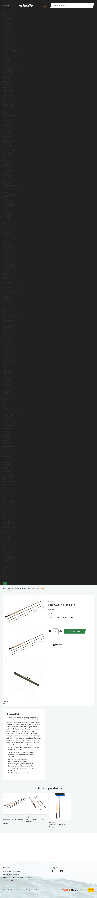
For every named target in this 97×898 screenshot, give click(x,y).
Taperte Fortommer (9, 296)
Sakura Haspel (7, 155)
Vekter (5, 518)
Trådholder (6, 352)
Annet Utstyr (7, 495)
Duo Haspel (6, 143)
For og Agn (6, 34)
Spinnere (5, 225)
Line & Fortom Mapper (10, 282)
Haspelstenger (7, 129)
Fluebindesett (7, 381)
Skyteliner (6, 280)
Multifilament (7, 212)
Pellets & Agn (7, 46)
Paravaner (6, 531)
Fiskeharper (6, 118)
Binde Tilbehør (7, 345)
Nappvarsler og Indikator (10, 66)
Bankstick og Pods (8, 73)
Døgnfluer (6, 311)
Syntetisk (6, 375)
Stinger (5, 487)
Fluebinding (6, 340)
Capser (5, 401)
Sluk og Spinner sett (9, 237)
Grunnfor (6, 37)
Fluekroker (6, 354)
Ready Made (6, 57)
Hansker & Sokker (8, 415)
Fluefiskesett (7, 262)
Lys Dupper (6, 471)
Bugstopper (7, 399)
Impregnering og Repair (10, 422)
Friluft (5, 541)
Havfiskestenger (8, 91)
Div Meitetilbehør (8, 68)
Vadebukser (6, 390)
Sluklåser (5, 449)
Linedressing (7, 287)
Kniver (5, 534)
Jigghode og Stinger (9, 481)
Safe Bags (6, 561)
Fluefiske (5, 256)
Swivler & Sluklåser (8, 446)
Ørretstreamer (8, 321)
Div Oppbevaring (8, 579)
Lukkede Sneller (8, 201)
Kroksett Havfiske (8, 104)
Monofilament (7, 214)
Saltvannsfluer (7, 323)
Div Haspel (6, 157)
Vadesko (5, 392)
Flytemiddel (6, 289)
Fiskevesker (6, 570)
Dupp (4, 459)
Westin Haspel (7, 136)
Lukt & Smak (7, 48)
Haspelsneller (7, 192)
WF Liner (5, 273)
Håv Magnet (7, 513)
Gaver (5, 545)
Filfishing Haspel (8, 139)
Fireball (5, 100)
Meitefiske (6, 15)
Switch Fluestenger (9, 269)
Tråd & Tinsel (7, 377)
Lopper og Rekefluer (9, 325)
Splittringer (6, 456)
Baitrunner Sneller (8, 203)
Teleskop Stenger (8, 179)
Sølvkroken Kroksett (9, 102)
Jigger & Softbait (8, 248)
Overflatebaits (7, 230)
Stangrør (6, 576)
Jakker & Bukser (8, 395)
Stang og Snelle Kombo (10, 186)
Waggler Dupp (7, 467)
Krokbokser (6, 356)
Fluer (4, 306)
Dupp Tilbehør (7, 474)
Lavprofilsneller (7, 196)
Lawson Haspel (7, 134)
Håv (4, 511)
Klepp (4, 516)
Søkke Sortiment (8, 443)
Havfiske (5, 87)
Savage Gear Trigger (9, 170)
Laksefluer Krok (8, 334)
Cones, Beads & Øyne (9, 361)
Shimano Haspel (8, 146)
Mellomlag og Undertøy (10, 410)
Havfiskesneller (7, 93)
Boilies (5, 44)
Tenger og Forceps (9, 525)
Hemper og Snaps (8, 454)
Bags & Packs (7, 551)
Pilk (4, 97)
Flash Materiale (7, 372)
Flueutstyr (6, 259)
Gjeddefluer (6, 336)
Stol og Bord (7, 82)
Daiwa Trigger (7, 163)
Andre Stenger (7, 176)
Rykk (4, 111)
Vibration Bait (7, 227)
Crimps (5, 491)
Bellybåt (5, 301)
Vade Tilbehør (7, 417)
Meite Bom (6, 61)
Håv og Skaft (7, 80)
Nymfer (5, 318)
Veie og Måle (7, 538)
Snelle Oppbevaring (9, 556)
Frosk (4, 241)
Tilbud (5, 13)
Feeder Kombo (7, 31)
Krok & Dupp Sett (8, 476)
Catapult (5, 64)
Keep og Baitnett (8, 84)
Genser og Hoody (8, 413)
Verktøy (5, 347)
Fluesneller (6, 271)
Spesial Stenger (8, 183)
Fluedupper (6, 469)
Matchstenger (7, 75)
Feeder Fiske (7, 18)
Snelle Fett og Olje (9, 206)
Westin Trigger (7, 168)
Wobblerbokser (8, 567)
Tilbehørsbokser (8, 565)
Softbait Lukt (7, 250)
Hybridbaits (6, 239)
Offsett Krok (7, 438)
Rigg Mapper (7, 574)
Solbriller (5, 419)
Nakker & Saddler (8, 370)
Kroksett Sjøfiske (8, 106)
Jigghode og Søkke (9, 115)
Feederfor (6, 39)
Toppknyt (6, 77)
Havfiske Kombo (8, 95)
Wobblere (6, 232)
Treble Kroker (7, 436)
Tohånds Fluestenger (9, 267)
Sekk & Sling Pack (8, 554)
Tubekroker (6, 330)
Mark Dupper (7, 462)
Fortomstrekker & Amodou (11, 291)
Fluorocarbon (7, 217)
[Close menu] (5, 583)
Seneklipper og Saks (9, 527)
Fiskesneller (6, 189)
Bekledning (6, 385)
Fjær (4, 365)
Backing (5, 278)
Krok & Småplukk (8, 425)
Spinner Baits (7, 243)
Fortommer (6, 489)
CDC (4, 359)
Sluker (5, 223)
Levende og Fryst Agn (10, 51)
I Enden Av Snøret (8, 220)
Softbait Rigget (8, 246)
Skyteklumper (7, 276)
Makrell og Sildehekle (9, 109)
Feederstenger (7, 26)
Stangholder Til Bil (8, 522)
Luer (4, 404)
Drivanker (6, 536)
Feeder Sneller (7, 28)
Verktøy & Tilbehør (9, 508)
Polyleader (6, 298)
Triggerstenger (8, 160)
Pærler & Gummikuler (9, 502)
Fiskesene (6, 209)
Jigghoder (6, 485)
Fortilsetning (7, 41)
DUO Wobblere (7, 234)
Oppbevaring (7, 548)
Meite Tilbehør (7, 54)
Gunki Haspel (7, 148)
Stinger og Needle (8, 71)
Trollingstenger (8, 181)
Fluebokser (6, 285)
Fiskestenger (7, 126)
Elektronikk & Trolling (9, 543)
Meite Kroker (7, 59)
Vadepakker (6, 388)
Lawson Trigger (8, 166)
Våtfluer (5, 309)
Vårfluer (5, 314)
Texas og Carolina (8, 500)
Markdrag (6, 252)
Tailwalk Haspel (7, 141)
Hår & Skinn (6, 368)
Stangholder (7, 520)
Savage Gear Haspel (9, 150)
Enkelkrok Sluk (7, 434)
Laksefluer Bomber (9, 332)
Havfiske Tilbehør (8, 120)
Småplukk (6, 505)
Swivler (5, 451)
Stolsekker (6, 572)
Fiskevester (6, 397)
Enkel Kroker (7, 431)
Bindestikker (7, 343)
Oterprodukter (8, 529)
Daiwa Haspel (7, 132)
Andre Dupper (7, 478)
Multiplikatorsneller (9, 194)
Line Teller (6, 122)
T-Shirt (5, 406)
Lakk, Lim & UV (7, 379)
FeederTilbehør (8, 24)
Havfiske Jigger (8, 113)
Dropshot (6, 498)
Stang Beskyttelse (8, 558)
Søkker (5, 440)
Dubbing (5, 363)
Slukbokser (6, 563)
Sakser (5, 350)
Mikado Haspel (7, 152)
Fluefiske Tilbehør (8, 303)
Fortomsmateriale (8, 294)
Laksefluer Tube (8, 327)
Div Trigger (6, 172)
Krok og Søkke (7, 428)
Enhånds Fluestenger (9, 264)
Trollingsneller (7, 199)
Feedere (5, 21)
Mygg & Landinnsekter (10, 316)
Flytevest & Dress (8, 408)
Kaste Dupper (7, 465)
